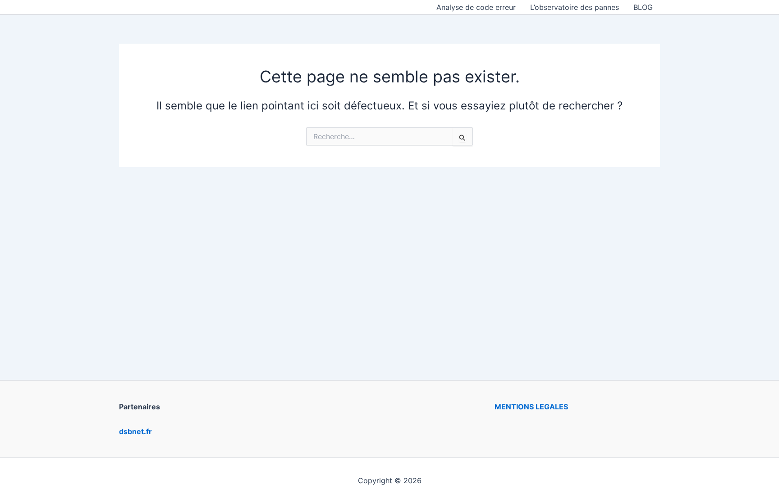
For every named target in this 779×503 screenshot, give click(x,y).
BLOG (643, 7)
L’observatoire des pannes (574, 7)
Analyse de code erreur (476, 7)
